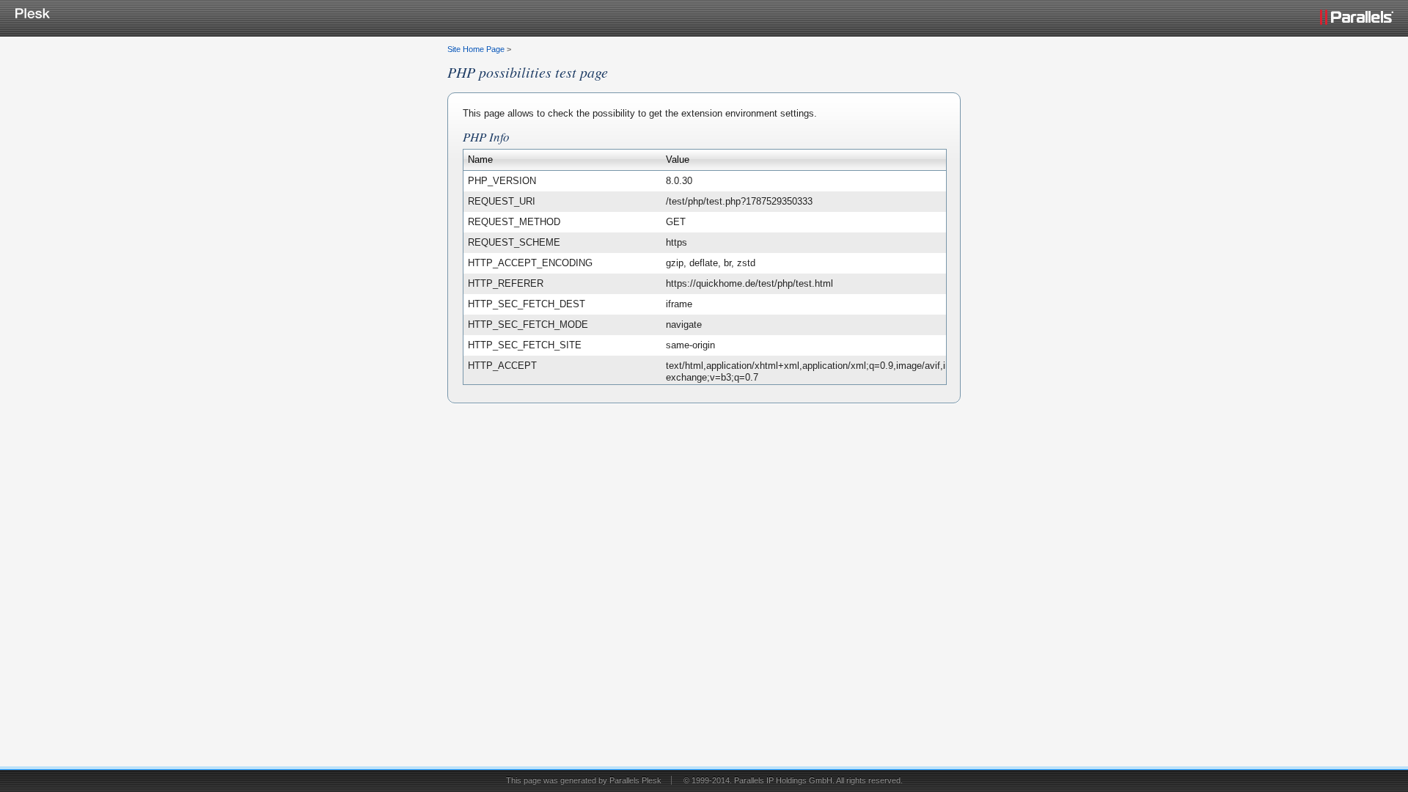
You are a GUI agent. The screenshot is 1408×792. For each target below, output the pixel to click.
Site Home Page (476, 49)
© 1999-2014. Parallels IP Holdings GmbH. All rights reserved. (793, 780)
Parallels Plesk (635, 780)
